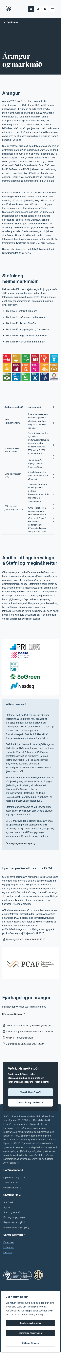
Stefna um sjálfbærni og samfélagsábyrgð (28, 1025)
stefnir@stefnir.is (12, 1187)
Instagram (8, 1247)
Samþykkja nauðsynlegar (30, 1333)
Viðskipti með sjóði (30, 1092)
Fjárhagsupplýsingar (14, 1217)
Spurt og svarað (11, 1212)
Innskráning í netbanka (30, 1102)
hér (47, 738)
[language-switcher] (45, 9)
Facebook (8, 1242)
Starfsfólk (8, 1202)
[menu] (52, 9)
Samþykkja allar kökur (30, 1323)
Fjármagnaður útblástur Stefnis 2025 (25, 939)
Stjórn (6, 1207)
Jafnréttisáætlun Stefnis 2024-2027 (25, 1043)
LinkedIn (7, 1252)
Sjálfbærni (12, 22)
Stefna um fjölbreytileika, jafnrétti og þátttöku (29, 1031)
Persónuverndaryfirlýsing (16, 1227)
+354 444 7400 (11, 1182)
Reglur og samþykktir (14, 1222)
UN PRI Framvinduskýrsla (19, 1037)
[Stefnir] (9, 9)
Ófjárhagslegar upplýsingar (19, 843)
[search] (38, 9)
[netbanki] (31, 9)
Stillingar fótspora (30, 1343)
